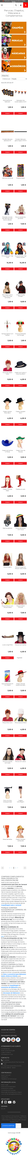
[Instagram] (6, 1103)
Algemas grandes (7, 528)
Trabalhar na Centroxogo (9, 1079)
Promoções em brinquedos (10, 1116)
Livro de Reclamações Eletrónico (11, 1094)
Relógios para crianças (19, 1119)
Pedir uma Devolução (8, 1050)
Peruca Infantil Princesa (20, 606)
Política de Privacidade (8, 1086)
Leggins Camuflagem (20, 801)
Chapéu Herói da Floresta (20, 451)
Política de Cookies (7, 1088)
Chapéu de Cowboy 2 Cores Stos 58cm (20, 373)
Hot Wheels (9, 1118)
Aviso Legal (4, 1084)
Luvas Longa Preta (7, 645)
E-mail (4, 1064)
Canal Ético (4, 1077)
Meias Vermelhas (7, 839)
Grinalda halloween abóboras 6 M (7, 140)
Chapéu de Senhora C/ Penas (7, 451)
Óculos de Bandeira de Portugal (20, 334)
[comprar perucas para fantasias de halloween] (14, 40)
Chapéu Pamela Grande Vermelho (20, 684)
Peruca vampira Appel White (20, 217)
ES (2, 1109)
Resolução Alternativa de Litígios (11, 1092)
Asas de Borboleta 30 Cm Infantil (7, 684)
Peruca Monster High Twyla (7, 256)
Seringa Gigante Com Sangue (7, 334)
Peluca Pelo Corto (7, 722)
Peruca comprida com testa (7, 762)
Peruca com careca (20, 761)
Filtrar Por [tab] (5, 75)
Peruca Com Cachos (20, 645)
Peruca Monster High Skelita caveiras (20, 256)
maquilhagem (14, 985)
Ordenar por (6, 79)
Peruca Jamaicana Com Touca (21, 528)
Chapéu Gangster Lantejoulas (20, 840)
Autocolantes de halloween (7, 101)
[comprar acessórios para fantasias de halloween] (14, 66)
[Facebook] (2, 1103)
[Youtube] (10, 1103)
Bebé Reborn (6, 1119)
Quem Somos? (6, 1075)
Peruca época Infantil (20, 722)
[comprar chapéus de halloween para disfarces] (14, 27)
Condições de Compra (8, 1090)
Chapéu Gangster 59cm (20, 412)
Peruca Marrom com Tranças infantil (7, 606)
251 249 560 (5, 1060)
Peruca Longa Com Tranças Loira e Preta (20, 567)
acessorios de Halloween (9, 987)
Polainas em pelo (20, 489)
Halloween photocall (7, 178)
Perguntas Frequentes (8, 1032)
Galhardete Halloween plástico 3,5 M (20, 101)
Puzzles (12, 1121)
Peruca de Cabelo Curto (7, 373)
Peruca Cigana (7, 567)
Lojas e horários (6, 1052)
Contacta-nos (5, 1048)
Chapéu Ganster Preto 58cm (7, 412)
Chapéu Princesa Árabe (7, 490)
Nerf (17, 1121)
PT (4, 1109)
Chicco (16, 1118)
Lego (3, 1118)
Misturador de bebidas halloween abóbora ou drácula (7, 218)
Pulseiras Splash (20, 178)
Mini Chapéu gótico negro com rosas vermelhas (7, 296)
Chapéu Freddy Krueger (20, 295)
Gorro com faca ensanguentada (7, 801)
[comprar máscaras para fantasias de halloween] (14, 53)
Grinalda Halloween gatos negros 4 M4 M (20, 140)
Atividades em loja (7, 1054)
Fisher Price (23, 1118)
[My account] (20, 5)
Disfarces (23, 1116)
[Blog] (14, 1103)
